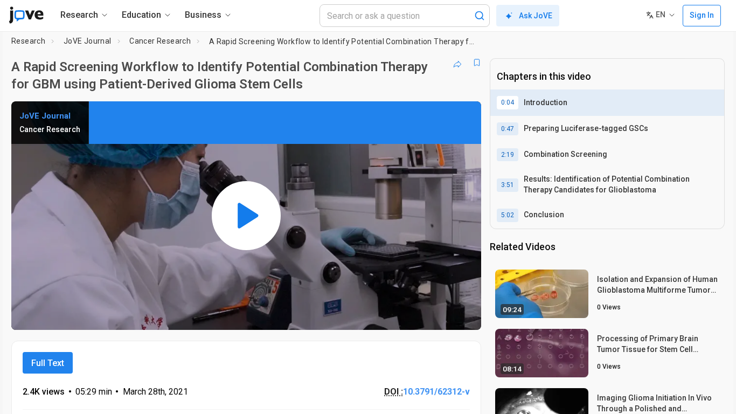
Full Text (47, 363)
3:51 (507, 185)
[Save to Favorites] (477, 62)
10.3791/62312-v (436, 392)
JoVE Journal (88, 41)
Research (28, 41)
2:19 (507, 154)
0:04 (507, 102)
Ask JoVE (535, 15)
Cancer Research (160, 41)
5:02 (507, 215)
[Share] (457, 62)
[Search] (479, 15)
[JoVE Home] (26, 15)
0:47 (507, 129)
